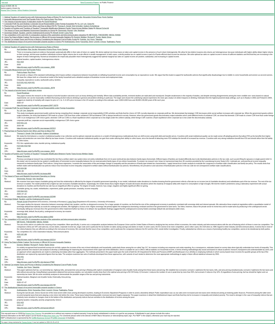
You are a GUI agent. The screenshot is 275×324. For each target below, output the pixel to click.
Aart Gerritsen (67, 17)
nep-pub (5, 2)
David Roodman (51, 22)
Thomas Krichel (27, 322)
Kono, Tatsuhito (96, 39)
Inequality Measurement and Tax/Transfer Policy (22, 19)
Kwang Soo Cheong (8, 10)
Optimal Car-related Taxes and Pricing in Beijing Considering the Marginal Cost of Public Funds (40, 39)
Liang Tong (68, 33)
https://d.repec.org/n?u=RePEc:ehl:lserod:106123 (35, 308)
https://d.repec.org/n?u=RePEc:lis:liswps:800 (34, 174)
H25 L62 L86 (22, 234)
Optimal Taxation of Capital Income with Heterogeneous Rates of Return (31, 17)
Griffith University (58, 318)
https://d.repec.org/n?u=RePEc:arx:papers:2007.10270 (37, 105)
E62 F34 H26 (22, 214)
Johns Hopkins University (27, 10)
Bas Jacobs (77, 17)
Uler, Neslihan (79, 30)
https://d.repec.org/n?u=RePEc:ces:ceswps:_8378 (36, 88)
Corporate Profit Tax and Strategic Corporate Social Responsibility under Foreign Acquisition (39, 24)
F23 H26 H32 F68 (24, 146)
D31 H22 (20, 302)
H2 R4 (19, 280)
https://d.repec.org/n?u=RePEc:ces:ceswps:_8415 (36, 151)
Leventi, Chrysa (100, 42)
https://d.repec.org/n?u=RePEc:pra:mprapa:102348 (36, 197)
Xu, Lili (80, 24)
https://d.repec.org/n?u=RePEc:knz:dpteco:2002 (35, 217)
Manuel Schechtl (102, 28)
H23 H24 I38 (22, 168)
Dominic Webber (80, 37)
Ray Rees (58, 19)
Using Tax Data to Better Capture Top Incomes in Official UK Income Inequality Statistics (37, 37)
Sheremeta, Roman (65, 30)
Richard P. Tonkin (94, 37)
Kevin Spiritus (107, 17)
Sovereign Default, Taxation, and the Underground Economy (27, 33)
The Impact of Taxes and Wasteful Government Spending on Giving (29, 30)
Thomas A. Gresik (64, 26)
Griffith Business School (41, 318)
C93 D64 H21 (22, 191)
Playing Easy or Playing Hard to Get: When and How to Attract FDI (29, 26)
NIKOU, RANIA (115, 35)
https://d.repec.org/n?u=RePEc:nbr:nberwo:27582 (35, 262)
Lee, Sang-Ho (89, 24)
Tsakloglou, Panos (114, 42)
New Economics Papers (89, 2)
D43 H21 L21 (22, 123)
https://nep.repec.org (51, 316)
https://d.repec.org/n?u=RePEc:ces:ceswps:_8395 (36, 67)
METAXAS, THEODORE (98, 35)
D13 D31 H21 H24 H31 (26, 83)
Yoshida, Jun (85, 39)
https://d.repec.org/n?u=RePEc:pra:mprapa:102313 (36, 128)
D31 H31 (20, 257)
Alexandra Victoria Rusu (92, 17)
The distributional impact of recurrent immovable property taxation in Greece (33, 42)
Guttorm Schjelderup (91, 26)
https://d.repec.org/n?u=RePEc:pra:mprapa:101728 (36, 285)
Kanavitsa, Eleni (87, 42)
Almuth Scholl (58, 33)
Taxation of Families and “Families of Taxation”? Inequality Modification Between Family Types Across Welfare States (48, 28)
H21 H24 (20, 62)
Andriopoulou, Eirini (72, 42)
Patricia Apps (49, 19)
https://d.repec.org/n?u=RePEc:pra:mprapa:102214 (36, 240)
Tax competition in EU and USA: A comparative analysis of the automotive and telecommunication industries (45, 35)
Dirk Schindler (77, 26)
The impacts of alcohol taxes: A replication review (23, 22)
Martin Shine (106, 37)
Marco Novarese (103, 316)
